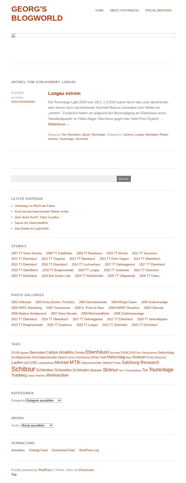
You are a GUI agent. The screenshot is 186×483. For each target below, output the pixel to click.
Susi (121, 370)
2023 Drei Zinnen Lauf (56, 275)
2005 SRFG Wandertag (26, 308)
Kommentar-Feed (63, 450)
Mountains (74, 134)
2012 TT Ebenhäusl (24, 258)
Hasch (62, 357)
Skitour (110, 369)
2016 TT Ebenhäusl (54, 264)
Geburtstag (166, 352)
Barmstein (37, 352)
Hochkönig (83, 357)
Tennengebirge (133, 370)
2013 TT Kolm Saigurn (114, 258)
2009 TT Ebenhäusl (89, 253)
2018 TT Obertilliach (24, 270)
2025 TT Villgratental (121, 275)
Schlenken (45, 370)
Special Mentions (158, 10)
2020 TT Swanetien (116, 270)
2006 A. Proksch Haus (89, 308)
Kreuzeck (160, 357)
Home (99, 10)
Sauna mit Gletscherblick (31, 223)
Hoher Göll (98, 357)
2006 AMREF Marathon (124, 308)
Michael (62, 362)
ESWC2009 (128, 352)
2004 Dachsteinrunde (93, 302)
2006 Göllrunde (154, 308)
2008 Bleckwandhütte (95, 313)
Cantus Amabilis (59, 352)
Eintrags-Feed (38, 450)
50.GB (15, 352)
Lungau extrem (64, 93)
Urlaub (31, 375)
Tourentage (98, 134)
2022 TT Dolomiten (146, 270)
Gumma (128, 134)
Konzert (139, 357)
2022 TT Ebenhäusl (24, 275)
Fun (64, 134)
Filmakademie (149, 352)
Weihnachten (57, 375)
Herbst (71, 357)
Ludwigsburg (46, 362)
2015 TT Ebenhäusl (24, 264)
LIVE (33, 362)
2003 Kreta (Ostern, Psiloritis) (55, 302)
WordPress (45, 470)
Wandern (41, 375)
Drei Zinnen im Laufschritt (32, 228)
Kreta (150, 357)
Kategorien (18, 400)
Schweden (63, 370)
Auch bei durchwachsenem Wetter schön (42, 211)
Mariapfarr (152, 134)
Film (138, 352)
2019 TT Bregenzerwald (57, 270)
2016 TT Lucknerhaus (86, 264)
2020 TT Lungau (88, 270)
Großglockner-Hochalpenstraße (34, 357)
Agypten (24, 352)
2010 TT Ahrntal (117, 253)
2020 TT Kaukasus (59, 325)
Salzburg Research (140, 362)
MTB (75, 362)
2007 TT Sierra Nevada (26, 253)
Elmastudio (86, 470)
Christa (79, 352)
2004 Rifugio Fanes (124, 302)
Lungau (139, 134)
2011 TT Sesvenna (144, 253)
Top (14, 474)
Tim (145, 370)
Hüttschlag (116, 357)
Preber (164, 134)
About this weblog (124, 10)
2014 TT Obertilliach (147, 258)
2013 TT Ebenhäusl (82, 258)
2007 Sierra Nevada (64, 313)
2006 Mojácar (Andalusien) (28, 313)
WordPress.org (89, 450)
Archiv (15, 425)
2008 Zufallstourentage (129, 313)
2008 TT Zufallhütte (59, 253)
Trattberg (19, 375)
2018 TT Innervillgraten (152, 319)
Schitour (53, 139)
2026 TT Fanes (149, 275)
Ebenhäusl (97, 351)
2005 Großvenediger (154, 302)
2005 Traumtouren (58, 308)
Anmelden (17, 450)
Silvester (96, 370)
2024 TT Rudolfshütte (89, 275)
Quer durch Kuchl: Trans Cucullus (37, 217)
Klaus (129, 357)
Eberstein (115, 352)
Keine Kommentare (23, 101)
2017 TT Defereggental (120, 264)
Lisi (26, 362)
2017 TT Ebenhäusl (152, 264)
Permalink (82, 139)
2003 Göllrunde (21, 302)
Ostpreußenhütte (91, 362)
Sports (86, 134)
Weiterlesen (59, 124)
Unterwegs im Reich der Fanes (35, 206)
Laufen (17, 362)
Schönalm (81, 370)
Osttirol (107, 362)
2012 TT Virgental (53, 258)
